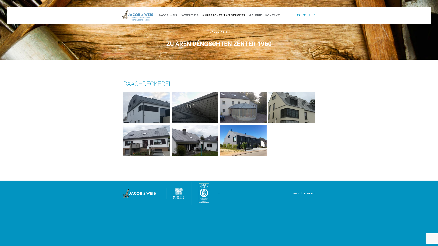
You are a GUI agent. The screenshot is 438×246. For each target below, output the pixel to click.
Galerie (255, 15)
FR (299, 15)
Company (309, 193)
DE (304, 15)
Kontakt (272, 15)
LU (310, 15)
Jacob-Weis (167, 15)
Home (296, 193)
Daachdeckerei (146, 83)
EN (315, 15)
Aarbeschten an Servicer (224, 15)
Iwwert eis (190, 15)
